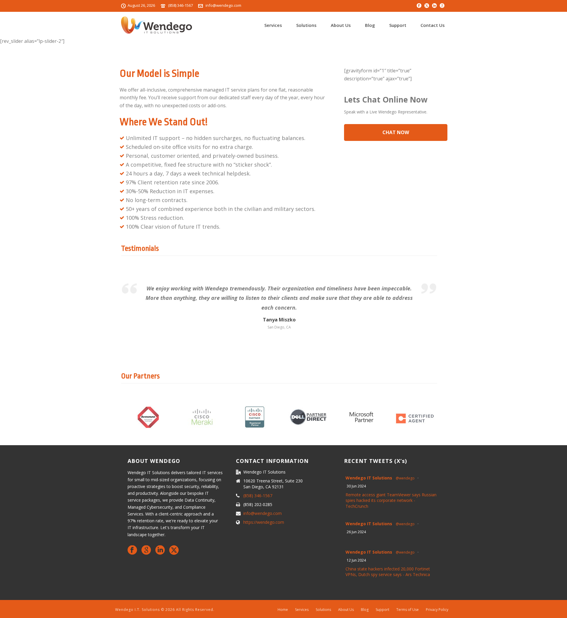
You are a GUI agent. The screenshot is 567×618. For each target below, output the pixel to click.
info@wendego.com (223, 5)
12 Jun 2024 (356, 560)
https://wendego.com (263, 522)
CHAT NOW (395, 132)
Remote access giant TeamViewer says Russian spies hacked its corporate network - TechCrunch (391, 500)
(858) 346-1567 (180, 5)
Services (273, 25)
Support (397, 25)
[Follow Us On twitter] (174, 550)
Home (283, 609)
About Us (341, 25)
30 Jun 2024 (356, 486)
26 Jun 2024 (356, 531)
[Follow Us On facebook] (132, 550)
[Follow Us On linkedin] (160, 550)
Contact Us (433, 25)
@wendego (405, 478)
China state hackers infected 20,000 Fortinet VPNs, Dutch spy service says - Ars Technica (388, 572)
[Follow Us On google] (146, 550)
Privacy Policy (437, 609)
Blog (370, 25)
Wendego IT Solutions (369, 478)
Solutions (306, 25)
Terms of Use (407, 609)
